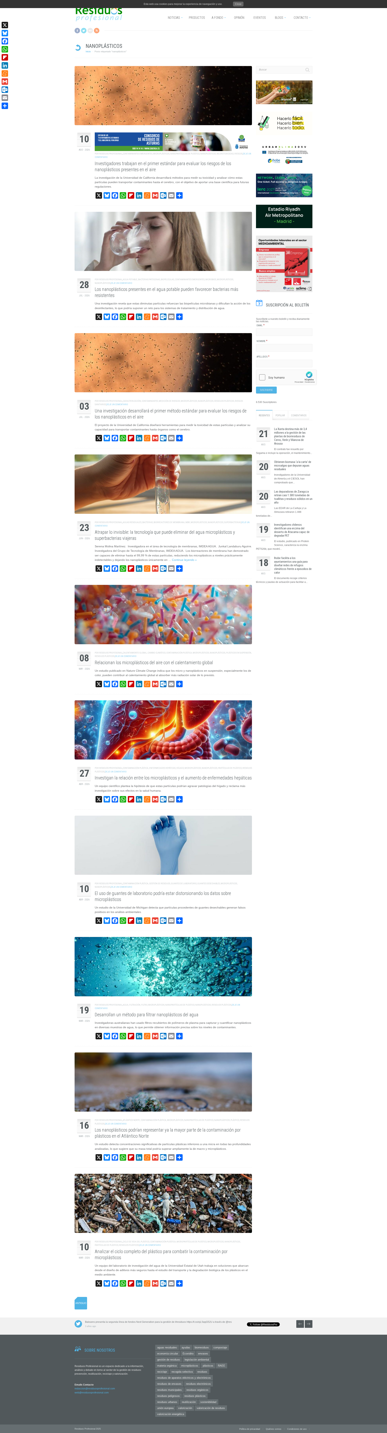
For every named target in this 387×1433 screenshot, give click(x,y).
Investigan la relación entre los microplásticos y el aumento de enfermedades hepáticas (173, 778)
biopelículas (167, 279)
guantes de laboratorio (184, 883)
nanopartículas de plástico (185, 153)
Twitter (83, 30)
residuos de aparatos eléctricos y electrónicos (184, 1377)
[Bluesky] (5, 33)
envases (203, 1353)
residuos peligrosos (168, 1395)
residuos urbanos (167, 1402)
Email (261, 325)
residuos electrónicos (198, 1383)
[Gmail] (5, 82)
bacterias (147, 522)
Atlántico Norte (131, 1120)
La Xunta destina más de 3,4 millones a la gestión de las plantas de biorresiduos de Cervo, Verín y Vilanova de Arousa (290, 436)
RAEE (221, 1365)
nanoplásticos (208, 153)
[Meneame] (5, 73)
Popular (280, 415)
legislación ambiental (197, 1359)
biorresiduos (202, 1347)
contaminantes (150, 401)
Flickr (90, 30)
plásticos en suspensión (238, 652)
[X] (5, 25)
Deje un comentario (121, 283)
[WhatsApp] (5, 49)
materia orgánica (167, 1365)
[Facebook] (5, 41)
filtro (144, 1005)
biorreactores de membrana (169, 522)
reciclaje (162, 1371)
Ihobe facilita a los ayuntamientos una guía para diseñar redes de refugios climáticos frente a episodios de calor (293, 565)
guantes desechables (208, 883)
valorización (185, 1408)
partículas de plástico (230, 768)
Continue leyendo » (184, 559)
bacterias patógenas (149, 279)
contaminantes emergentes (137, 153)
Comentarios (298, 415)
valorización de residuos (211, 1408)
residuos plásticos (224, 401)
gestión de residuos (159, 883)
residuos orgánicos (197, 1389)
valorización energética (170, 1414)
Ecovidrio (188, 1353)
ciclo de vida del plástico (136, 1241)
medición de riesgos (169, 401)
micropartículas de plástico (192, 1241)
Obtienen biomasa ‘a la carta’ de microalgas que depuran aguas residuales (292, 465)
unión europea (165, 1408)
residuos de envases (169, 1383)
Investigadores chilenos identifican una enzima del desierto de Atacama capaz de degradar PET (292, 530)
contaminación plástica (179, 652)
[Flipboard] (5, 57)
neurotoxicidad (225, 153)
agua (125, 1005)
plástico (235, 1120)
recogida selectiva (182, 1371)
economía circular (167, 1353)
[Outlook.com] (5, 90)
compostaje (220, 1347)
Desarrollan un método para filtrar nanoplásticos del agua (146, 1015)
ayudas (186, 1347)
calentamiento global (135, 652)
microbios (210, 279)
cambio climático (156, 652)
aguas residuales (132, 522)
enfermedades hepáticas (162, 768)
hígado (180, 768)
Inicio (88, 51)
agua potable (130, 279)
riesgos (238, 153)
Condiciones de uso (297, 1429)
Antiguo (80, 1303)
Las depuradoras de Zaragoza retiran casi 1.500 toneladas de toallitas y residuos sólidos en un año (293, 497)
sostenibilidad (208, 1402)
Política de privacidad (249, 1429)
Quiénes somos (273, 1429)
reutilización (189, 1402)
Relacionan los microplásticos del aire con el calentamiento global (154, 662)
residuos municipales (169, 1389)
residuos (202, 1371)
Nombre (262, 341)
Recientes (264, 415)
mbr (187, 522)
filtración (134, 1005)
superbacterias (232, 522)
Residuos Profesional (110, 153)
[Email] (5, 98)
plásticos (208, 1365)
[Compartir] (5, 106)
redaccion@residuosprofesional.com (95, 1388)
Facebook (77, 30)
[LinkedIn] (5, 65)
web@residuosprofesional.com (92, 1392)
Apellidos (263, 356)
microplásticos (161, 153)
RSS (96, 30)
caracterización (132, 401)
